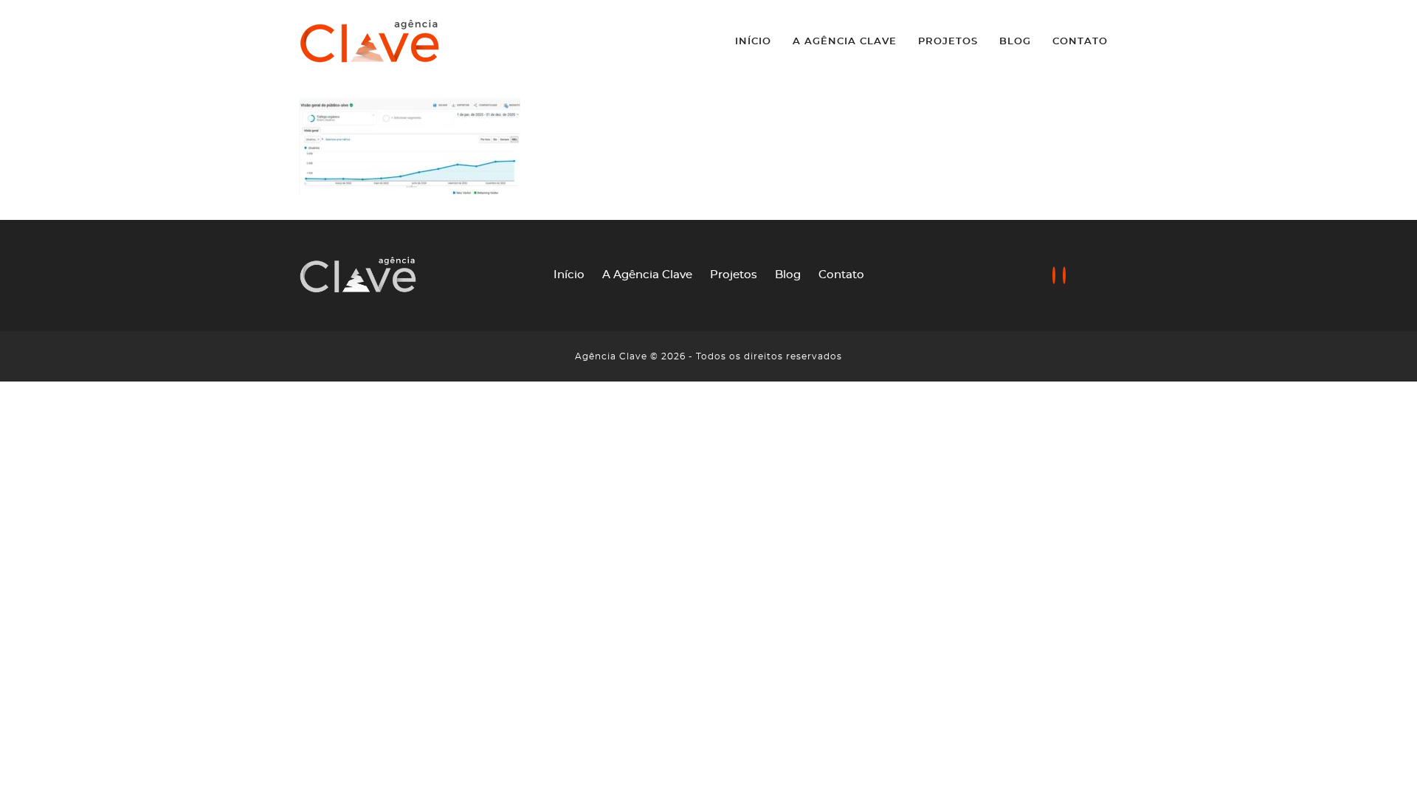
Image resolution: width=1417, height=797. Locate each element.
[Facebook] (1054, 276)
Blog (1015, 41)
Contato (1080, 41)
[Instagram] (1064, 276)
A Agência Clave (845, 41)
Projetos (948, 41)
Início (753, 41)
